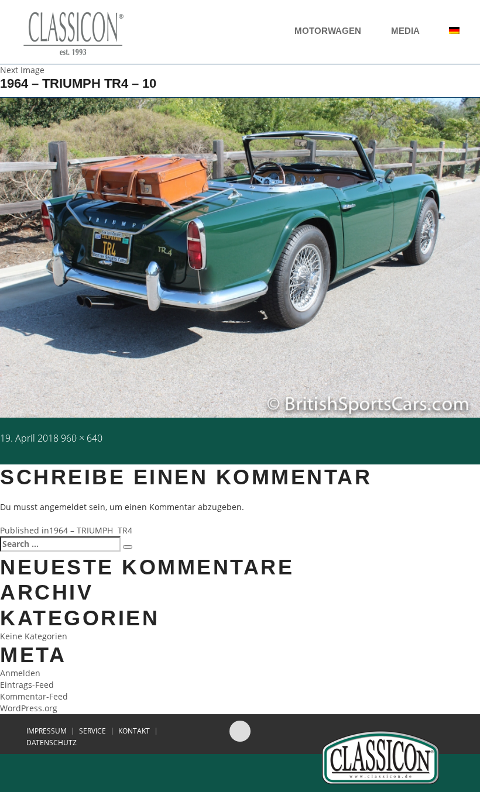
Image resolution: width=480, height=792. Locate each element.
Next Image (22, 69)
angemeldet (63, 506)
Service (92, 731)
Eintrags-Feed (27, 684)
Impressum (46, 731)
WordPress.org (28, 708)
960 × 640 (81, 438)
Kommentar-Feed (34, 696)
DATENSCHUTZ (51, 742)
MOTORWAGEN (329, 31)
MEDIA (406, 31)
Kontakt (134, 731)
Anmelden (20, 673)
